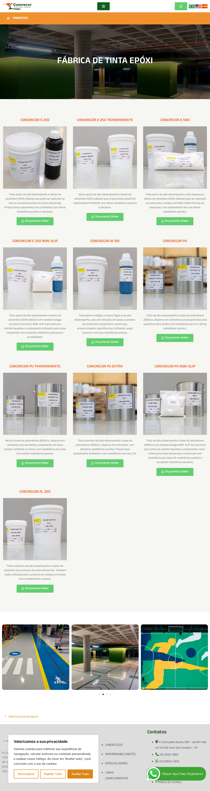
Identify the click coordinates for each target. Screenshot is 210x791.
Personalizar (26, 774)
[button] (6, 657)
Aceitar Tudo (80, 774)
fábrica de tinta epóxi (23, 717)
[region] (53, 759)
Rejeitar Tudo (53, 774)
